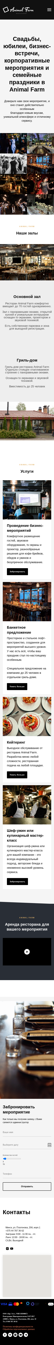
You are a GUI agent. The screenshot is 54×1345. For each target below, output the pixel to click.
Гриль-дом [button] (27, 360)
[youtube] (11, 1248)
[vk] (10, 1335)
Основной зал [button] (27, 296)
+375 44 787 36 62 (15, 1231)
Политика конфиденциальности (18, 1326)
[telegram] (26, 1335)
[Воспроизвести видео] (27, 952)
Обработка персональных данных (19, 1329)
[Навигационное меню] (49, 9)
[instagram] (7, 1248)
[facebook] (5, 1335)
